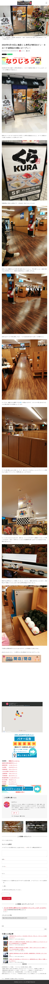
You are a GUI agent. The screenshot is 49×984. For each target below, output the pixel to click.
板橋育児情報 (5, 763)
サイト (3, 873)
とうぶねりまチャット (14, 777)
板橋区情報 (4, 765)
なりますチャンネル (21, 982)
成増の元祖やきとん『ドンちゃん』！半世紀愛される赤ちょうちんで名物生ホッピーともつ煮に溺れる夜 (24, 973)
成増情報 (4, 784)
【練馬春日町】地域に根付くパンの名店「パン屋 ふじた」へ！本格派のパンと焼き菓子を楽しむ (22, 970)
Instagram (17, 816)
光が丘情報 (4, 779)
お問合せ (16, 978)
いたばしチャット (13, 765)
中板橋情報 (4, 769)
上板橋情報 (4, 773)
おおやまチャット (13, 767)
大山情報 (4, 767)
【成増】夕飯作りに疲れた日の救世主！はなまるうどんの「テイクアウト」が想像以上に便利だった (23, 968)
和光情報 (4, 781)
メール (4, 866)
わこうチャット (12, 781)
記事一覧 (15, 813)
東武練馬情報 (5, 777)
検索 (3, 926)
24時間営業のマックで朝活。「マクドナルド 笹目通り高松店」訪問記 (17, 967)
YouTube (23, 816)
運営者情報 (7, 978)
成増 (29, 50)
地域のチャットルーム (14, 761)
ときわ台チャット (13, 771)
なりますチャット (13, 784)
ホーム (3, 978)
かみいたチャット (13, 773)
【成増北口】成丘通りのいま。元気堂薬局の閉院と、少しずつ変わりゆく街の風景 (19, 971)
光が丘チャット (12, 779)
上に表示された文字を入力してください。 (12, 889)
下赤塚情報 (4, 775)
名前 (3, 859)
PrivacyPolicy (21, 978)
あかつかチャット (13, 775)
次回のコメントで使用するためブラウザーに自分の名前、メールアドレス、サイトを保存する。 (25, 881)
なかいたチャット (13, 769)
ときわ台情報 (5, 771)
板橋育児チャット (13, 763)
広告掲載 (12, 978)
